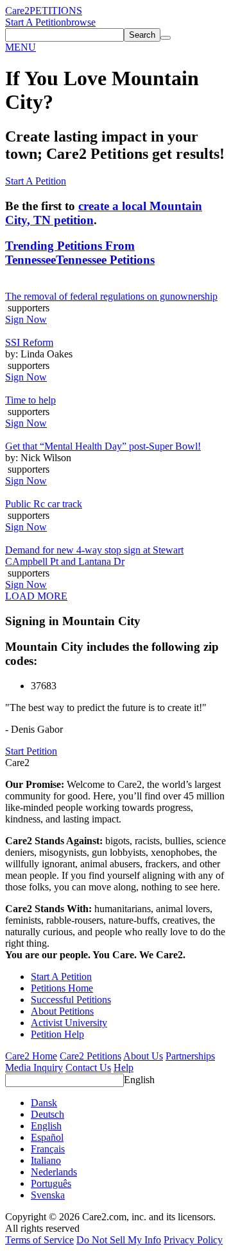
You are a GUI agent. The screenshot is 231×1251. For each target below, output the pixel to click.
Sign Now (26, 319)
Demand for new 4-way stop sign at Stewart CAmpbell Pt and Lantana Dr (94, 555)
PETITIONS (56, 10)
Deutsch (47, 1114)
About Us (143, 1056)
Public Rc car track (43, 503)
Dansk (44, 1102)
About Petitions (62, 1011)
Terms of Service (39, 1239)
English (139, 1079)
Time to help (30, 400)
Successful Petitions (71, 999)
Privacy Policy (193, 1239)
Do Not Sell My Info (118, 1239)
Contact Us (88, 1067)
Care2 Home (31, 1056)
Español (47, 1137)
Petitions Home (62, 988)
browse (81, 22)
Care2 (17, 10)
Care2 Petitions (90, 1056)
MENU (20, 47)
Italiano (46, 1160)
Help (123, 1067)
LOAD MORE (36, 596)
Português (51, 1183)
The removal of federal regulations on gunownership (111, 296)
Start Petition (31, 751)
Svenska (48, 1195)
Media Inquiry (34, 1067)
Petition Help (57, 1034)
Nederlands (54, 1171)
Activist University (69, 1022)
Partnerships (190, 1056)
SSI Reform (29, 342)
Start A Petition (35, 22)
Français (48, 1148)
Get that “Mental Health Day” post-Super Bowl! (103, 446)
